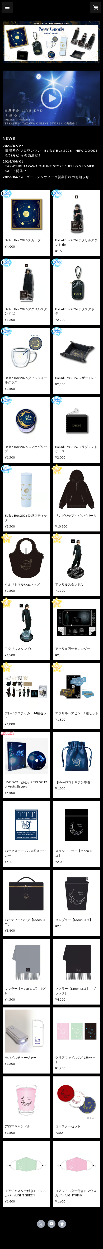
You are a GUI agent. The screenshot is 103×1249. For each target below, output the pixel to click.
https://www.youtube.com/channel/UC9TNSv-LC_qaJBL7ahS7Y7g (51, 1224)
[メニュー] (7, 7)
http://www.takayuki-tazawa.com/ (62, 1224)
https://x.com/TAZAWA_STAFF (41, 1224)
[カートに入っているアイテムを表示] (95, 7)
